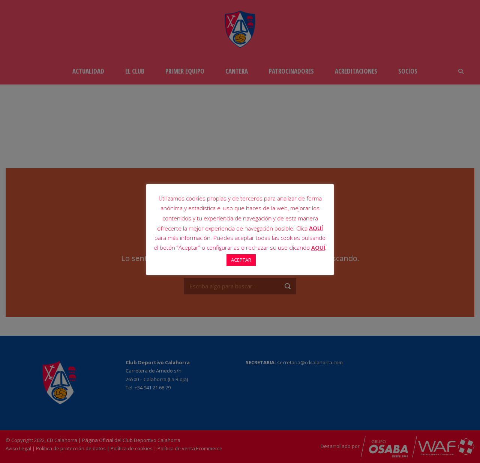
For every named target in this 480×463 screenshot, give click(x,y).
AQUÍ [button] (318, 247)
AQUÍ (316, 228)
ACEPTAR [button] (241, 259)
